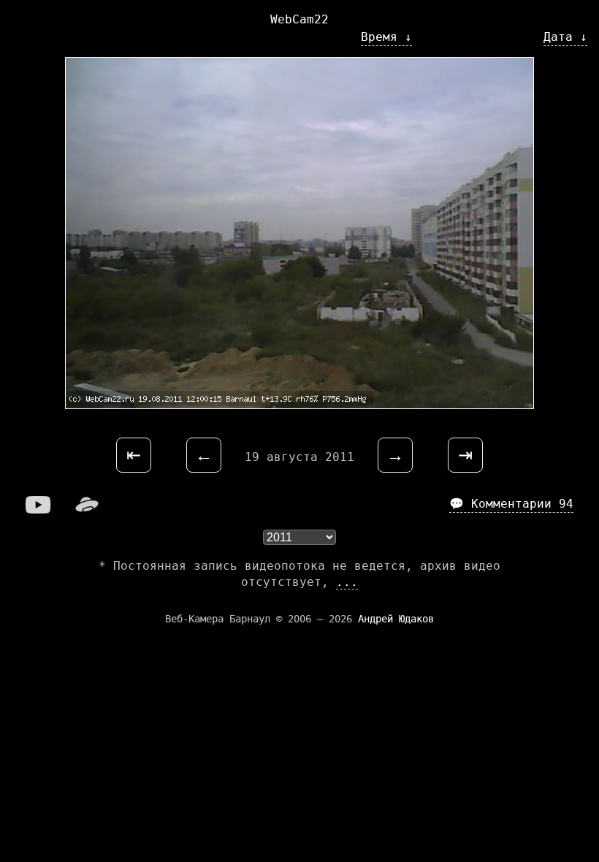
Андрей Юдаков (396, 619)
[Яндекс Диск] (87, 509)
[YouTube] (39, 509)
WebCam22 (299, 19)
